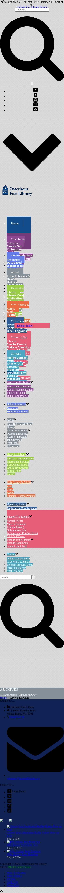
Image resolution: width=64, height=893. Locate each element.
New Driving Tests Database (22, 854)
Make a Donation (18, 347)
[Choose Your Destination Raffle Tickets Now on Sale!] (35, 829)
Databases (14, 263)
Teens (11, 315)
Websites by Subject (15, 267)
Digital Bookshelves (18, 395)
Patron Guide (14, 470)
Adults (10, 492)
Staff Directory (15, 570)
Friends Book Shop (17, 542)
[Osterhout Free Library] (17, 197)
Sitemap (11, 879)
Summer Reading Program (21, 495)
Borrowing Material (17, 464)
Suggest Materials (13, 377)
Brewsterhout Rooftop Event (22, 533)
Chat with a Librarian (15, 365)
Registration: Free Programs (17, 329)
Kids (9, 311)
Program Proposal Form (16, 371)
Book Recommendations (20, 253)
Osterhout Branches (17, 433)
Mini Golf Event (16, 536)
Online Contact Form (17, 359)
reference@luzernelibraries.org (23, 778)
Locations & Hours (17, 430)
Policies (11, 474)
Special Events (16, 344)
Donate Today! (25, 325)
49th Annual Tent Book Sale (22, 845)
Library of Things (16, 392)
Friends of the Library (18, 539)
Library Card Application (15, 296)
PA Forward (13, 446)
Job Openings (14, 439)
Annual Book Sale (17, 545)
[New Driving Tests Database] (24, 851)
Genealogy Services (17, 467)
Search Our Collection (14, 247)
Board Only (13, 885)
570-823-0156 (16, 717)
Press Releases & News (18, 277)
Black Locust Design (19, 867)
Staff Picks (12, 442)
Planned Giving (15, 527)
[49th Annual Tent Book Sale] (23, 841)
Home (3, 697)
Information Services (18, 461)
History (12, 282)
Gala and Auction (16, 530)
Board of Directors (17, 436)
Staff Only (12, 882)
